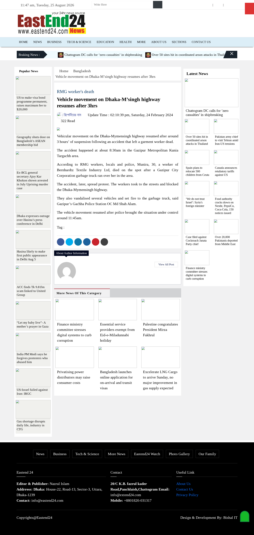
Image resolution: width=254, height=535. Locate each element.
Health (126, 42)
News (37, 42)
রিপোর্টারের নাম (72, 115)
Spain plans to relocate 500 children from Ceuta (197, 171)
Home (23, 42)
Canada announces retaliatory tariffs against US (226, 171)
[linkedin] (229, 5)
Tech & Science (79, 42)
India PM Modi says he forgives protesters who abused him (32, 358)
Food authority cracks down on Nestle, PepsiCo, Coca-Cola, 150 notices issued (224, 206)
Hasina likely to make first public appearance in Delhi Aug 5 (32, 255)
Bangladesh (82, 71)
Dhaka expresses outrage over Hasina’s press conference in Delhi (33, 220)
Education (105, 42)
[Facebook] (60, 242)
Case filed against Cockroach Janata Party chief (196, 240)
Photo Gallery (179, 454)
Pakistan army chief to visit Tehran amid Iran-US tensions (226, 140)
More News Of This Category (79, 293)
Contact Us (201, 42)
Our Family (207, 454)
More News (116, 454)
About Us (158, 42)
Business (54, 42)
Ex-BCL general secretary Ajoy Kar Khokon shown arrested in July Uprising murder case (32, 180)
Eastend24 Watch (147, 454)
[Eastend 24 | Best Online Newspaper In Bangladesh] (52, 22)
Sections (179, 42)
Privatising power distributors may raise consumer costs (73, 377)
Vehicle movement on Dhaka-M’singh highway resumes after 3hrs (105, 76)
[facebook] (207, 5)
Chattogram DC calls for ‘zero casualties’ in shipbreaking (96, 55)
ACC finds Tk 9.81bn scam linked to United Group (31, 291)
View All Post (166, 264)
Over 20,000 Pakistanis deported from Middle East (226, 240)
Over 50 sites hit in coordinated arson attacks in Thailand (183, 55)
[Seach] (157, 4)
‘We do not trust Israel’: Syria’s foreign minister (195, 202)
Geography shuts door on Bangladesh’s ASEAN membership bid (33, 141)
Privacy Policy (187, 495)
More (141, 42)
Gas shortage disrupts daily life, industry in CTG (31, 425)
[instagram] (218, 5)
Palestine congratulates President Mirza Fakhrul (160, 329)
